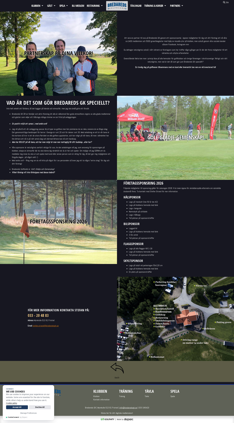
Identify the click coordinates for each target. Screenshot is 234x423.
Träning (122, 396)
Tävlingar (135, 6)
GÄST (49, 6)
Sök (227, 2)
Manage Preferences (28, 413)
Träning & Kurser (153, 6)
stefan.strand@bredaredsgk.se (46, 325)
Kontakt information (101, 399)
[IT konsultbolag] (128, 419)
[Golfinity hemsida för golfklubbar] (108, 419)
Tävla (147, 396)
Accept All (17, 407)
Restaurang (93, 6)
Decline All (40, 407)
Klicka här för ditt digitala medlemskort (117, 413)
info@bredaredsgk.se (128, 407)
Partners (175, 6)
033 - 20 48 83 (38, 315)
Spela (62, 6)
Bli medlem (78, 6)
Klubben (35, 6)
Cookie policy (11, 403)
